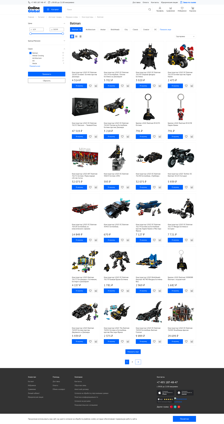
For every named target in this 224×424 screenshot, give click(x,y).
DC (155, 29)
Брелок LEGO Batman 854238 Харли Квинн (180, 124)
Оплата (146, 2)
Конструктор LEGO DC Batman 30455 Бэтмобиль (116, 225)
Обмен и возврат (59, 389)
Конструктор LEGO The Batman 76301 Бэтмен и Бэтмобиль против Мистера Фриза (116, 330)
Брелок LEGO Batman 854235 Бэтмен (148, 124)
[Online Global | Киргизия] (178, 406)
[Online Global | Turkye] (171, 406)
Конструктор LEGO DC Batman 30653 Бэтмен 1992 (116, 175)
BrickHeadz (115, 29)
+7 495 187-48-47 (38, 2)
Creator (146, 29)
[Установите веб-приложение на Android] (185, 393)
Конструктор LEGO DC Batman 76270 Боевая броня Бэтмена (116, 278)
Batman (75, 29)
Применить (46, 74)
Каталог (55, 9)
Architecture (90, 29)
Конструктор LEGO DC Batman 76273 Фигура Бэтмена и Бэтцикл (180, 226)
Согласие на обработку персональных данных (91, 393)
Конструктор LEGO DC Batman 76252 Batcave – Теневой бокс (84, 124)
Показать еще (133, 352)
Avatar (103, 29)
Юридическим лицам (169, 2)
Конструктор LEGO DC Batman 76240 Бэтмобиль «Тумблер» (148, 175)
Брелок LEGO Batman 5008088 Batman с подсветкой (180, 278)
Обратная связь (80, 385)
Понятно (184, 418)
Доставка (136, 2)
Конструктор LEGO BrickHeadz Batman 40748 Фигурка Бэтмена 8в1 (149, 279)
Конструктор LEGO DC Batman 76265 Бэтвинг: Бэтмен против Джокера (84, 74)
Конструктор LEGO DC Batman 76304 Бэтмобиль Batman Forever (148, 330)
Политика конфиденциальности (86, 397)
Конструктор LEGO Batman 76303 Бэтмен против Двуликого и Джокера (83, 330)
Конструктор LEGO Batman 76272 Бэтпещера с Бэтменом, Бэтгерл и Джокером (84, 279)
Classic (135, 29)
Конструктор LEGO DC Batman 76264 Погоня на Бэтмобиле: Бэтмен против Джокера (116, 125)
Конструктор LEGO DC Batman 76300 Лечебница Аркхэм (180, 329)
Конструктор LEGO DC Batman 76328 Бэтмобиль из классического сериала (84, 226)
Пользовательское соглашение (86, 405)
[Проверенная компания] (183, 400)
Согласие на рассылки (83, 401)
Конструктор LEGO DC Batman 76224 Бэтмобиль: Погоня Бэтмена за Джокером (116, 74)
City (126, 29)
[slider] (30, 33)
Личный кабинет (34, 393)
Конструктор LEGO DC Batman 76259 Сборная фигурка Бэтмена (148, 74)
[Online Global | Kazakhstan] (175, 406)
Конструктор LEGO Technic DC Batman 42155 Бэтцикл (180, 175)
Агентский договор (82, 389)
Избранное (32, 385)
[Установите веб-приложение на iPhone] (165, 393)
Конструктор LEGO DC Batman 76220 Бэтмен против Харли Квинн (180, 74)
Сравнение (32, 389)
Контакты (155, 2)
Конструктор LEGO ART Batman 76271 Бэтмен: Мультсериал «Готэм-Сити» (84, 176)
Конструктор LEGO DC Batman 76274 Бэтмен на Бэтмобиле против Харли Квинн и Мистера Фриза (148, 227)
